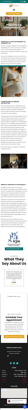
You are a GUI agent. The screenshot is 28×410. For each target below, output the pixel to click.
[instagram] (22, 1)
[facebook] (20, 1)
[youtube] (24, 1)
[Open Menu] (14, 10)
